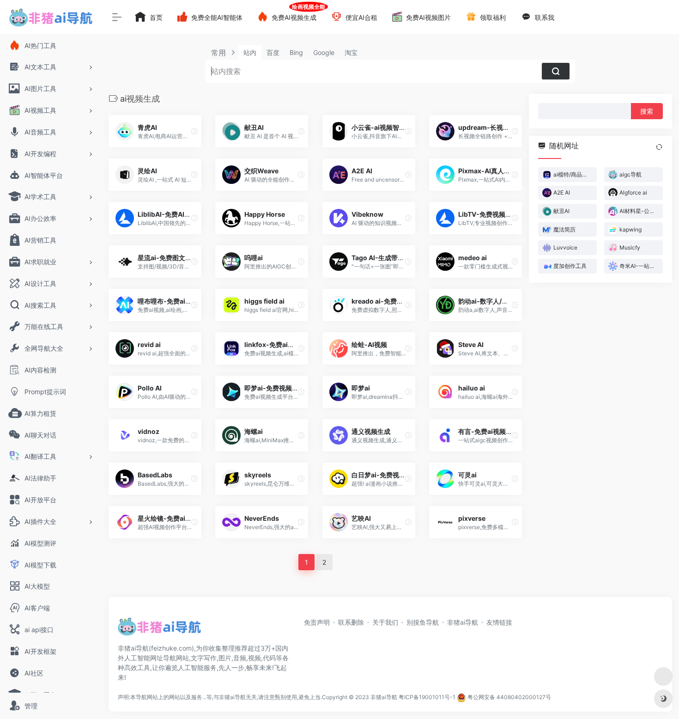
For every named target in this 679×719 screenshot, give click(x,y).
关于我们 (385, 622)
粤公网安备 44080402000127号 (509, 697)
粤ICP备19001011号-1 (427, 697)
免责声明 (317, 622)
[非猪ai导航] (159, 629)
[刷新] (659, 147)
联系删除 (351, 622)
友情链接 (499, 622)
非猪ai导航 (462, 622)
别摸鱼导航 (422, 622)
